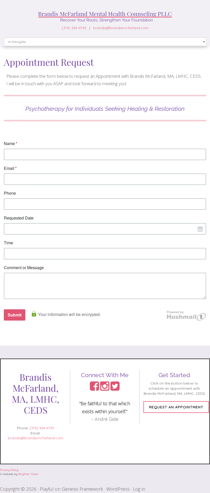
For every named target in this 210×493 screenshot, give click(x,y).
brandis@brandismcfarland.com (121, 28)
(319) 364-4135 (74, 28)
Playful (47, 489)
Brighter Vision (28, 474)
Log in (139, 489)
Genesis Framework (82, 489)
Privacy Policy (9, 470)
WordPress (118, 489)
